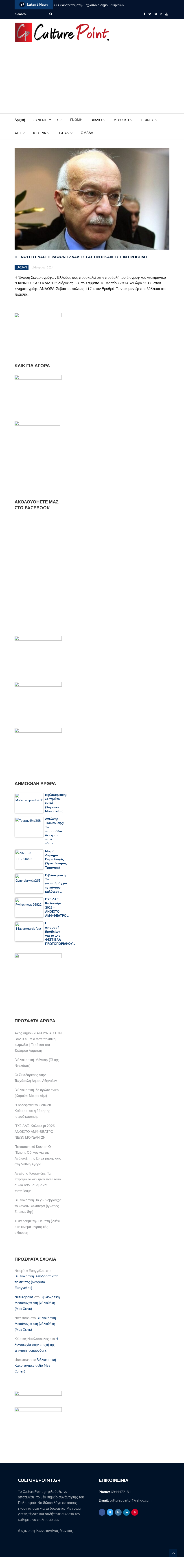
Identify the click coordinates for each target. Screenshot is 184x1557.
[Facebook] (144, 14)
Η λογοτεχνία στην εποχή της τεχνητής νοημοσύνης (36, 1345)
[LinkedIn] (161, 14)
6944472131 (121, 1492)
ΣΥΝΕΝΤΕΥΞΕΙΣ (46, 120)
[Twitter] (150, 14)
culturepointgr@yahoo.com (130, 1500)
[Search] (50, 14)
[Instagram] (155, 14)
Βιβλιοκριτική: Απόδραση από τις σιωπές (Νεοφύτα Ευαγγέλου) (36, 1282)
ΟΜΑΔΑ (87, 133)
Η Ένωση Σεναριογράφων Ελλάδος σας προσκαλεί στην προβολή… (82, 257)
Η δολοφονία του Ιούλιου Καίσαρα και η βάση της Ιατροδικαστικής (33, 1111)
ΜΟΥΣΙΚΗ (121, 120)
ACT (18, 133)
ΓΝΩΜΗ (76, 120)
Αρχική (20, 120)
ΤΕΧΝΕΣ (147, 120)
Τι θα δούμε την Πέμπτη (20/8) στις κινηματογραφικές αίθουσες (37, 1227)
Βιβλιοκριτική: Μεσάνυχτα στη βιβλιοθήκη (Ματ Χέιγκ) (37, 1303)
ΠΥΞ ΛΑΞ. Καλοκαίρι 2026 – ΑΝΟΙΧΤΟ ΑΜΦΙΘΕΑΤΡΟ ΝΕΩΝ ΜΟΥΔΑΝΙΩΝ (36, 1132)
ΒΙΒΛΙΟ (96, 120)
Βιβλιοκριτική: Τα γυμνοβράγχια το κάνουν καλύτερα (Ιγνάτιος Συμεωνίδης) (38, 1206)
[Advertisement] (92, 79)
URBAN (63, 133)
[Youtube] (166, 14)
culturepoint (24, 1297)
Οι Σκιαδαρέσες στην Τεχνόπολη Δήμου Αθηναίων (89, 5)
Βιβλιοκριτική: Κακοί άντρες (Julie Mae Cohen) (36, 1365)
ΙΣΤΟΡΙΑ (39, 133)
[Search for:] (29, 14)
